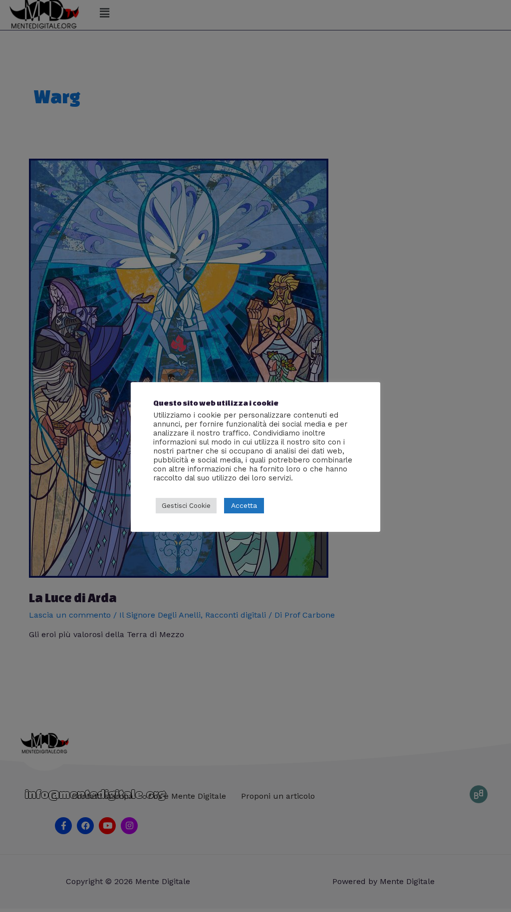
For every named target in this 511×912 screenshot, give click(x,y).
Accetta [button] (244, 505)
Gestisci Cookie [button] (186, 505)
